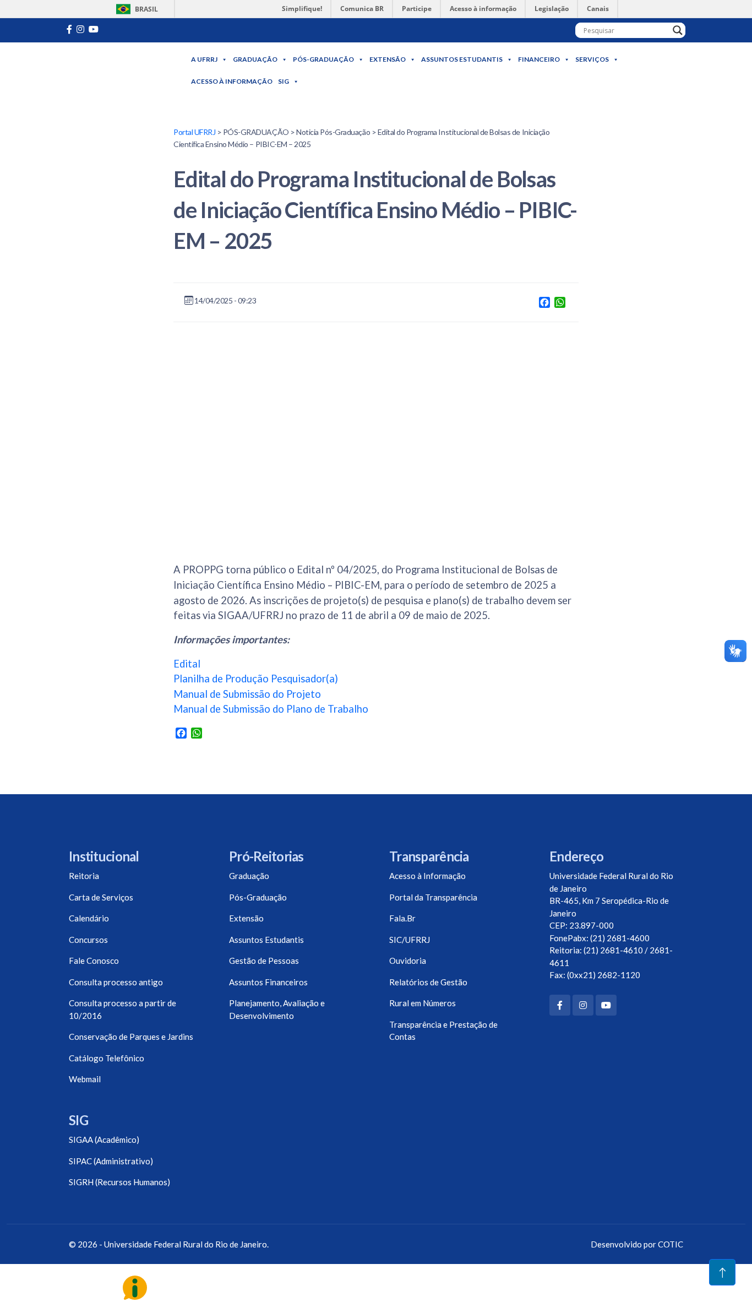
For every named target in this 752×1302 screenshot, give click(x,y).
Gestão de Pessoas (264, 960)
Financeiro (539, 59)
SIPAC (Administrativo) (111, 1161)
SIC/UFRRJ (409, 940)
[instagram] (80, 29)
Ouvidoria (407, 960)
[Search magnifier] (677, 30)
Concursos (88, 940)
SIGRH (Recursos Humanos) (119, 1182)
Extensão (387, 59)
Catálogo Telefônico (106, 1058)
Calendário (89, 918)
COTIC (670, 1244)
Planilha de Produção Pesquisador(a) (255, 678)
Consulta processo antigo (116, 982)
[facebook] (69, 29)
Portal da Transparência (433, 897)
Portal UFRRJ (194, 132)
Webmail (85, 1079)
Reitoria (84, 876)
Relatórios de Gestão (428, 982)
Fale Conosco (94, 960)
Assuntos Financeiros (268, 982)
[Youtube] (94, 29)
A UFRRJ (204, 59)
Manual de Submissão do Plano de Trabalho (270, 709)
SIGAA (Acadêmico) (104, 1139)
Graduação (255, 59)
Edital (186, 664)
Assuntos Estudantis (462, 59)
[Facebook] (559, 1005)
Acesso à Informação (232, 81)
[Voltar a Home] (124, 71)
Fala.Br (402, 918)
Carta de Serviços (101, 897)
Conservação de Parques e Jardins (131, 1036)
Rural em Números (422, 1003)
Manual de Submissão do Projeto (247, 694)
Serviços (592, 59)
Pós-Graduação (323, 59)
